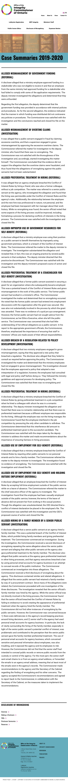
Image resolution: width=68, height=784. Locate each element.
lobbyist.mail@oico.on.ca (28, 769)
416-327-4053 (26, 771)
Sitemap (14, 780)
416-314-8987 (28, 762)
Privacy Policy (7, 780)
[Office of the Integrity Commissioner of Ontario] (17, 9)
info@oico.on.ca (26, 758)
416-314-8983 (26, 760)
